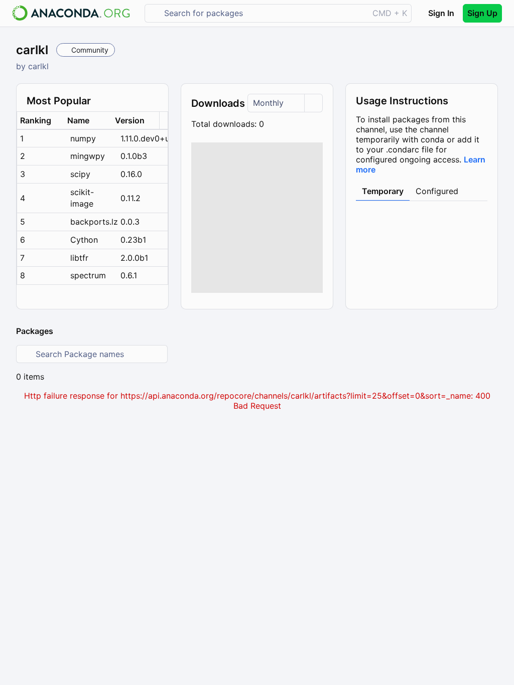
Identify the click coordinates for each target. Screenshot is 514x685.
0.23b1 (133, 240)
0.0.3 (130, 222)
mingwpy (87, 156)
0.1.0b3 (133, 156)
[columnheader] (40, 120)
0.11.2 (130, 198)
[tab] (383, 192)
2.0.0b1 (134, 258)
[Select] (313, 103)
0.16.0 (131, 174)
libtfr (79, 258)
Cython (84, 240)
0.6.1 (128, 275)
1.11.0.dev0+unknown (144, 138)
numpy (83, 138)
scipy (80, 174)
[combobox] (263, 13)
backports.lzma (93, 222)
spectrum (88, 275)
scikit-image (82, 198)
